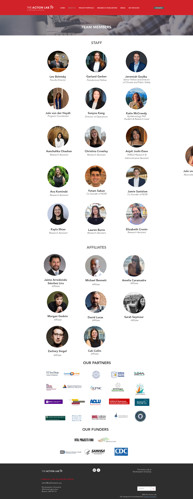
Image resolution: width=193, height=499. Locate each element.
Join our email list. (59, 479)
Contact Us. (46, 479)
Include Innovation (149, 497)
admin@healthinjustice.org (51, 483)
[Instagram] (94, 470)
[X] (98, 470)
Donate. (70, 479)
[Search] (153, 488)
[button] (86, 7)
